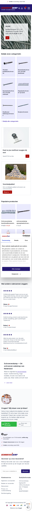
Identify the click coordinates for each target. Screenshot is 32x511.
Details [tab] (16, 240)
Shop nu (6, 192)
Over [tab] (26, 240)
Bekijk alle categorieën (10, 121)
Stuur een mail (24, 424)
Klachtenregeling (6, 493)
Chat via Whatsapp (7, 424)
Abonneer (25, 471)
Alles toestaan (16, 269)
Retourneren (4, 486)
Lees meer (9, 382)
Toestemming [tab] (6, 240)
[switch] (28, 507)
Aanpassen (15, 274)
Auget (20, 508)
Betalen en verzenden (7, 483)
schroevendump (21, 371)
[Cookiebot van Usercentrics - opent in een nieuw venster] (23, 236)
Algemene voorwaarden (8, 480)
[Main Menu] (29, 8)
